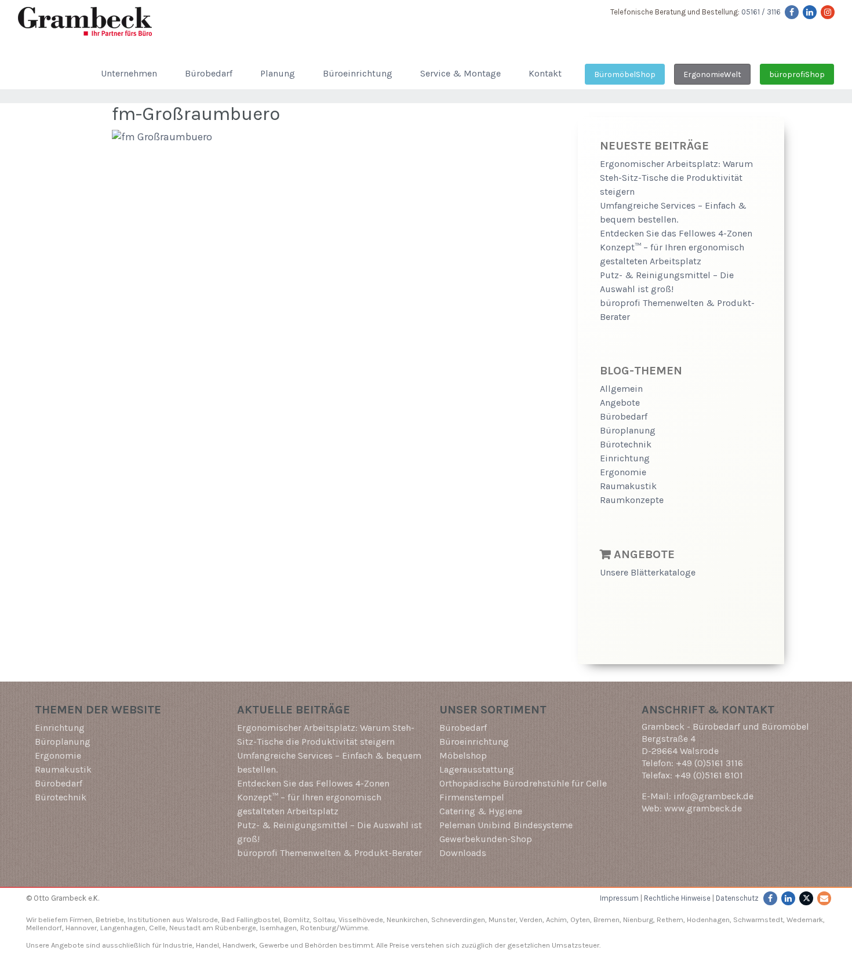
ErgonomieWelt (712, 74)
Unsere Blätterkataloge (648, 572)
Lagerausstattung (476, 769)
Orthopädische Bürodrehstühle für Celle (523, 783)
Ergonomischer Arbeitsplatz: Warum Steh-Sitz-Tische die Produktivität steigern (676, 177)
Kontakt (545, 73)
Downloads (462, 852)
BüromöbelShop (625, 74)
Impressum (619, 898)
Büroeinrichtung (357, 73)
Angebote (620, 402)
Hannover (81, 927)
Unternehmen (129, 73)
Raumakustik (628, 485)
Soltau (324, 919)
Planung (277, 73)
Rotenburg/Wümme (334, 927)
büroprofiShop (797, 74)
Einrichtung (625, 458)
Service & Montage (460, 73)
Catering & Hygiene (480, 811)
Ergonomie (623, 472)
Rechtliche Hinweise (677, 898)
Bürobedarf (208, 73)
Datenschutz (737, 898)
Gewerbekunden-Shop (485, 838)
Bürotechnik (625, 444)
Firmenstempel (471, 797)
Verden (530, 919)
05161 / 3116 (761, 12)
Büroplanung (628, 430)
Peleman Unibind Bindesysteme (506, 825)
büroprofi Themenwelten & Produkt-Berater (329, 852)
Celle (157, 927)
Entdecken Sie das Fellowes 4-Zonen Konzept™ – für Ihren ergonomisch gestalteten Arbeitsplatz (676, 247)
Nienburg (638, 919)
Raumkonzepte (632, 499)
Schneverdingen (458, 919)
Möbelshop (463, 755)
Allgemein (621, 388)
